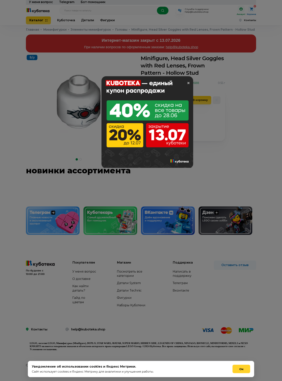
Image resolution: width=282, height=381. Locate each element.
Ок (241, 369)
